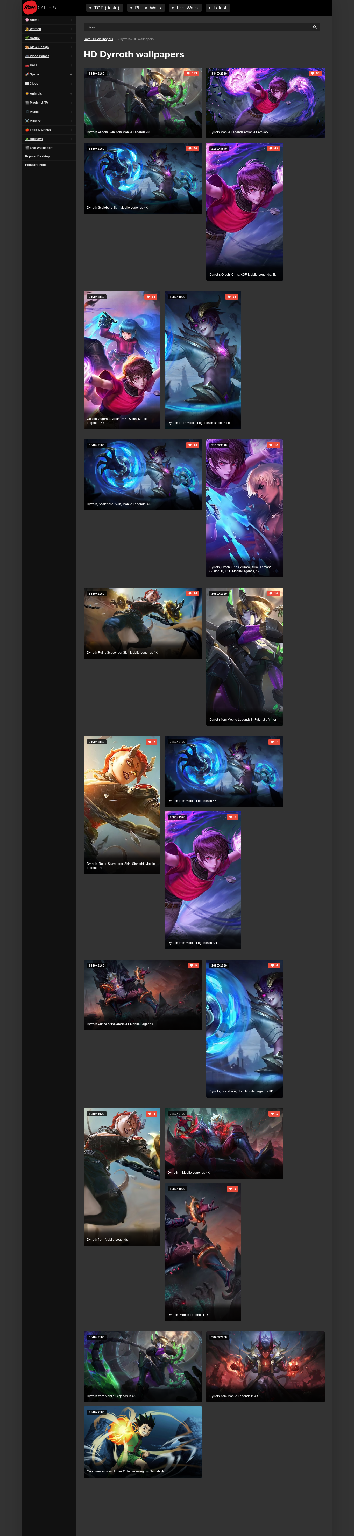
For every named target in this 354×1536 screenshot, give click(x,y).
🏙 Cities (31, 83)
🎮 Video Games (37, 56)
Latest (220, 7)
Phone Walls (148, 7)
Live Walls (187, 7)
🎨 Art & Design (37, 47)
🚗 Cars (31, 65)
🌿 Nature (32, 38)
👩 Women (33, 29)
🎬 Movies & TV (36, 103)
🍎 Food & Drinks (38, 130)
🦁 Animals (33, 94)
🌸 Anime (32, 20)
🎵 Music (32, 112)
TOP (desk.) (106, 7)
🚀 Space (32, 74)
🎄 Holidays (34, 139)
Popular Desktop (37, 156)
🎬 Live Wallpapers (39, 148)
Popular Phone (36, 165)
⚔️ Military (33, 121)
